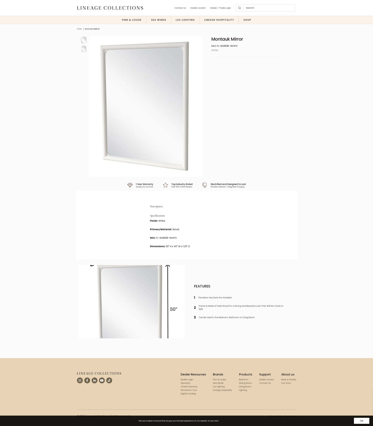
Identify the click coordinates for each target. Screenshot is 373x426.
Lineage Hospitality (219, 20)
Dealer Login (187, 379)
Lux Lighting (185, 20)
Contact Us (180, 7)
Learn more (214, 421)
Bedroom (243, 379)
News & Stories (288, 379)
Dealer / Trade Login (220, 7)
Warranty (185, 383)
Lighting (243, 390)
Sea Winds (158, 20)
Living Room (245, 386)
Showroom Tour (189, 390)
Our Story (286, 383)
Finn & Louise (132, 20)
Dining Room (245, 383)
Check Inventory (189, 386)
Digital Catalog (188, 393)
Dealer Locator (198, 7)
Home (79, 29)
